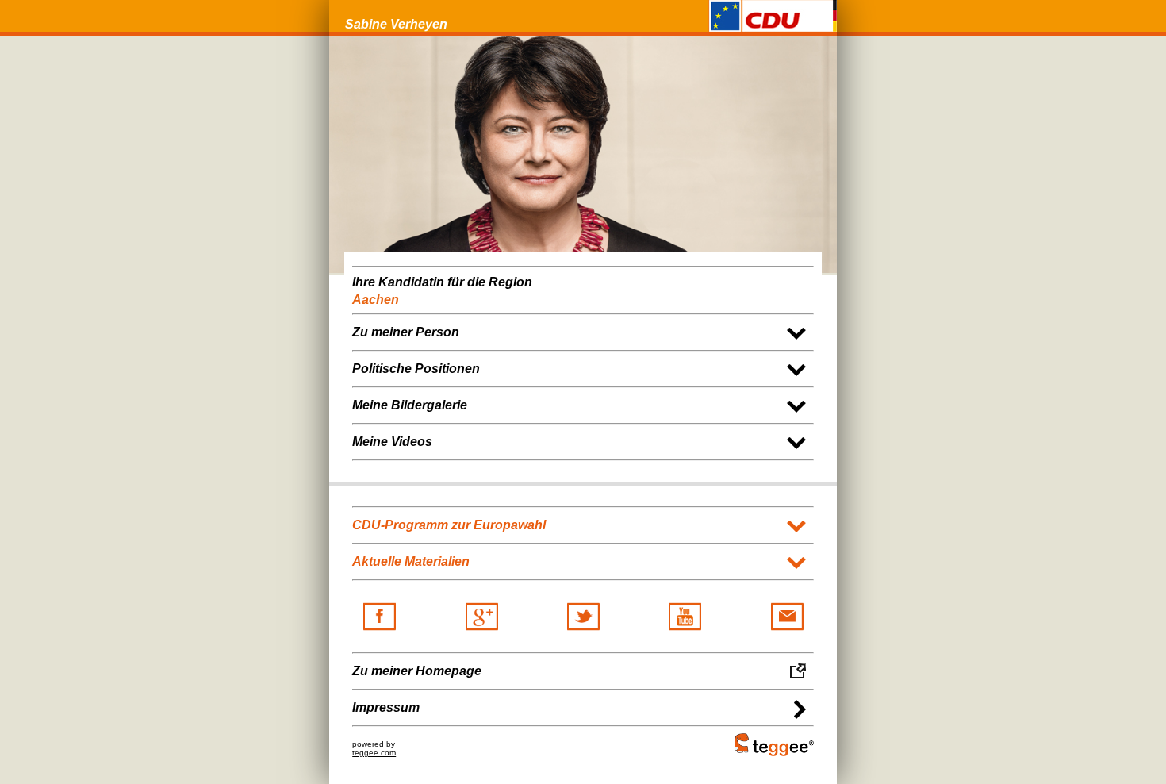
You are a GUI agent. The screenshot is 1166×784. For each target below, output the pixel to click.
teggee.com (374, 752)
